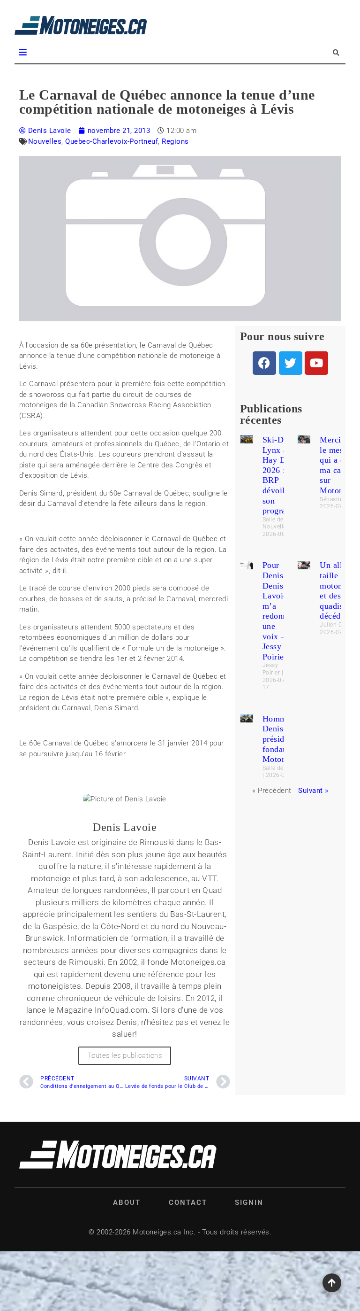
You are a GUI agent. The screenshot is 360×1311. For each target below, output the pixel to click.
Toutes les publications (125, 1055)
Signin (249, 1202)
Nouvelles (45, 141)
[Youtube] (316, 363)
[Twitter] (290, 363)
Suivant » (313, 790)
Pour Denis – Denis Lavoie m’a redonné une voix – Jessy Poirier (277, 610)
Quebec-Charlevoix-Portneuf (111, 141)
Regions (175, 141)
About (127, 1202)
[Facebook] (264, 363)
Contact (188, 1202)
